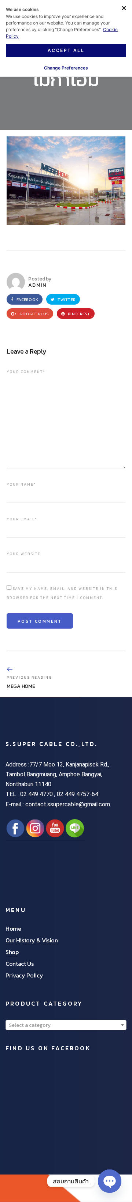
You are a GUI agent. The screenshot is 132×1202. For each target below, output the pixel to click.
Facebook (26, 299)
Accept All (66, 50)
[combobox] (66, 1025)
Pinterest (78, 314)
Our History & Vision (32, 940)
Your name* (21, 484)
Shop (12, 951)
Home (13, 928)
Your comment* (26, 371)
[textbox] (66, 1025)
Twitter (66, 299)
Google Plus (33, 314)
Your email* (22, 519)
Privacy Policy (24, 975)
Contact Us (20, 963)
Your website (24, 554)
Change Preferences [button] (66, 68)
